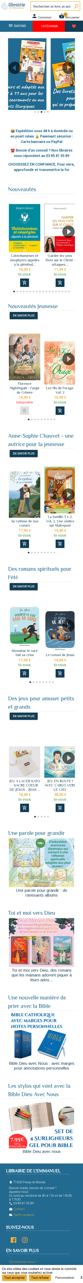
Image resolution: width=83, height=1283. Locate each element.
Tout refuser (40, 1278)
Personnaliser (64, 1278)
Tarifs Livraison (21, 1215)
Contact (17, 1209)
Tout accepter (14, 1278)
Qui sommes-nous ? (23, 1262)
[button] (13, 79)
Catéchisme (49, 26)
